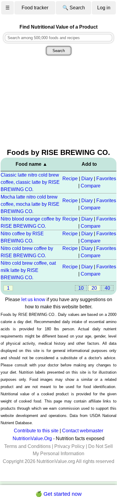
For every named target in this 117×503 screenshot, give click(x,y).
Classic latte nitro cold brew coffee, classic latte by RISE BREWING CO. (30, 182)
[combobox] (59, 38)
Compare (90, 185)
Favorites (106, 178)
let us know (33, 299)
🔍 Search (73, 7)
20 (94, 288)
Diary (87, 178)
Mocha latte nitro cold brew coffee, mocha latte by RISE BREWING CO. (30, 204)
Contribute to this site (36, 430)
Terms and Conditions (27, 446)
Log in (103, 7)
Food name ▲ (31, 164)
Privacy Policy (69, 446)
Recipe (70, 178)
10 (81, 288)
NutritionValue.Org (32, 438)
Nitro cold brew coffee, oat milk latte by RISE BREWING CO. (28, 270)
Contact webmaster (82, 430)
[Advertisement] (58, 102)
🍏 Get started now (58, 494)
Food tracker (35, 7)
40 (107, 288)
